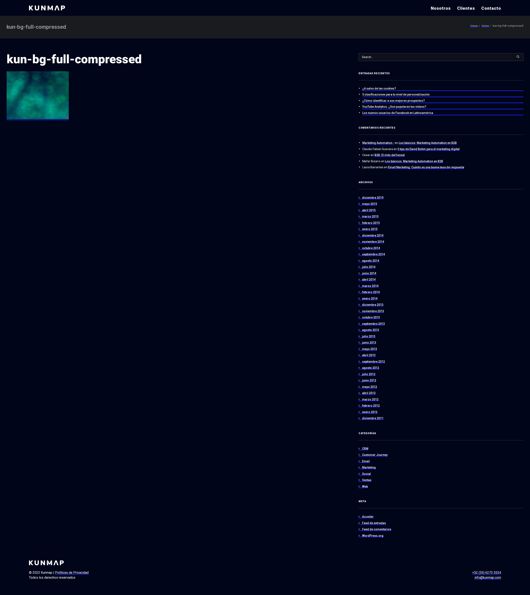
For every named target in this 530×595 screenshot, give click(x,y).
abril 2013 (369, 355)
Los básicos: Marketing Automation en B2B (428, 143)
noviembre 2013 (373, 311)
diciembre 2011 (372, 418)
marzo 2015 (370, 216)
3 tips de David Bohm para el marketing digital (429, 149)
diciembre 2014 (372, 235)
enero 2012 (369, 412)
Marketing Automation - (378, 143)
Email (366, 461)
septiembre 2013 (373, 323)
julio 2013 (368, 336)
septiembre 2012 (373, 361)
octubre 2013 (371, 317)
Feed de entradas (374, 523)
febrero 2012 (371, 405)
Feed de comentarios (376, 529)
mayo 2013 (369, 349)
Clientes (466, 8)
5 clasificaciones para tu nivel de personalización (396, 94)
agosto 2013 (370, 330)
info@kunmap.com (488, 577)
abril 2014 (369, 279)
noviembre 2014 (373, 241)
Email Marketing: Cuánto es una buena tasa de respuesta (426, 167)
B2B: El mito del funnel (390, 155)
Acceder (368, 516)
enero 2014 (369, 298)
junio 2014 (369, 273)
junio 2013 (369, 342)
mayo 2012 (369, 386)
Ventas (366, 480)
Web (365, 486)
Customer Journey (375, 454)
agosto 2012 (370, 367)
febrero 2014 (371, 292)
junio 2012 (369, 380)
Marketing (369, 467)
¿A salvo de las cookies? (379, 88)
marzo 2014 (370, 286)
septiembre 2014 (373, 254)
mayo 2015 (369, 204)
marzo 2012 (370, 399)
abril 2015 (369, 210)
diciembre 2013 (372, 304)
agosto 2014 (370, 260)
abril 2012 (369, 393)
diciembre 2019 (372, 197)
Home (474, 25)
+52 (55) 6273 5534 (486, 573)
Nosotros (441, 8)
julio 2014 (368, 267)
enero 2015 (369, 229)
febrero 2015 (371, 223)
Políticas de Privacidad (72, 573)
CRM (365, 448)
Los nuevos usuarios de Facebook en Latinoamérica (397, 113)
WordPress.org (372, 535)
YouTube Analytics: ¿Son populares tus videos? (394, 106)
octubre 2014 (371, 248)
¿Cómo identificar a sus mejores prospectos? (393, 100)
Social (366, 474)
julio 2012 (368, 374)
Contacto (491, 8)
